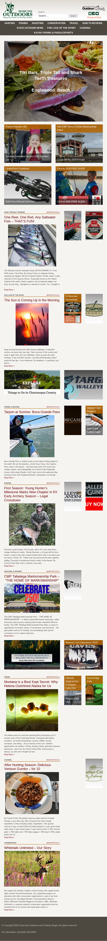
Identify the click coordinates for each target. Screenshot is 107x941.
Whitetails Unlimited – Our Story (27, 848)
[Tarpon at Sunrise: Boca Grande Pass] (32, 436)
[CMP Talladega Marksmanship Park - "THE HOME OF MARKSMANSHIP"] (32, 598)
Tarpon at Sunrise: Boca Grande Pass (32, 412)
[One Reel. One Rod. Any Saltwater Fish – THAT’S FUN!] (32, 245)
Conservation (56, 23)
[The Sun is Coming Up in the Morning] (32, 324)
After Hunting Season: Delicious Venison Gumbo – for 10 (27, 767)
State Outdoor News (30, 28)
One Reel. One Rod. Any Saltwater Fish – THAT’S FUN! (30, 219)
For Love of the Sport (61, 28)
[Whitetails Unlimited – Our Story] (32, 869)
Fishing (23, 23)
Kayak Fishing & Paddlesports (53, 33)
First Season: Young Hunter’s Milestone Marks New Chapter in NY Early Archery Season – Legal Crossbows (31, 494)
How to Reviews (92, 23)
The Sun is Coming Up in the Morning (31, 300)
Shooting (38, 23)
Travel (73, 23)
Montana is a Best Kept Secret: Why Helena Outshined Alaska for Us (31, 684)
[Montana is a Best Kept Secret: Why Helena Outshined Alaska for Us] (32, 710)
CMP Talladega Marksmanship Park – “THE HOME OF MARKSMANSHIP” (31, 578)
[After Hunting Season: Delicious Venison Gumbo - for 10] (32, 793)
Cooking (85, 28)
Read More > (9, 290)
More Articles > (53, 212)
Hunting (10, 23)
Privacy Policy (94, 17)
